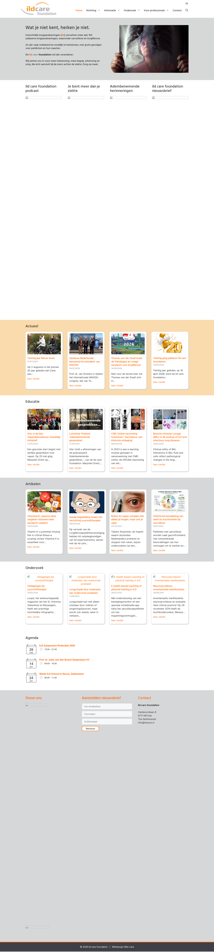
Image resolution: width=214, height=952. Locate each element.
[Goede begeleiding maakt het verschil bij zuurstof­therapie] (86, 511)
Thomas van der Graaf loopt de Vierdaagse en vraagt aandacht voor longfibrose (126, 361)
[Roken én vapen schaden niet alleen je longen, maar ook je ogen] (128, 510)
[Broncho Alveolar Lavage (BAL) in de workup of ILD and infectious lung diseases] (170, 428)
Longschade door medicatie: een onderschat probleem (85, 591)
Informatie (110, 10)
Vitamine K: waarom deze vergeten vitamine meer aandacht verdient (41, 519)
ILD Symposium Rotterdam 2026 (57, 645)
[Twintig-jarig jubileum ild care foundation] (170, 352)
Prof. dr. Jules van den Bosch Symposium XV (64, 659)
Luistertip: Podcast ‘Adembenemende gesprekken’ (79, 437)
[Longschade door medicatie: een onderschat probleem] (86, 583)
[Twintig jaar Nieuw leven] (44, 352)
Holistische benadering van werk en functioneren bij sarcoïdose (168, 519)
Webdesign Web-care (123, 946)
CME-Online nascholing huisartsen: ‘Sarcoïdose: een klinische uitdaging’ (126, 437)
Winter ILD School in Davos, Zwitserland (61, 673)
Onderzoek (130, 10)
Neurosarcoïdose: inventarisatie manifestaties (168, 588)
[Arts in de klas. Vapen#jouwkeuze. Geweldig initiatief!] (44, 428)
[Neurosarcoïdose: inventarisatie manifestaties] (170, 580)
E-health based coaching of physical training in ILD (126, 588)
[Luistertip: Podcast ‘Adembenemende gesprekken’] (86, 428)
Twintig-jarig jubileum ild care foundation (169, 360)
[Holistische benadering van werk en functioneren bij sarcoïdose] (170, 510)
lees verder (33, 378)
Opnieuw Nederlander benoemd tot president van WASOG (84, 361)
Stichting (91, 10)
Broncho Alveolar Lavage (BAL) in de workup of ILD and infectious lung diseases (170, 437)
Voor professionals (154, 10)
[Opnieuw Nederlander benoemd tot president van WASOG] (86, 352)
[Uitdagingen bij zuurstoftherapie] (44, 580)
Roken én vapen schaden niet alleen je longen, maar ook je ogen (127, 519)
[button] (187, 11)
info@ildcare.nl (146, 722)
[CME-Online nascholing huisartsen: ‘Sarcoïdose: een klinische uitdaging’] (128, 428)
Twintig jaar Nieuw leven (41, 358)
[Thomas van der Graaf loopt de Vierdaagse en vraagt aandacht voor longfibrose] (128, 352)
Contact (177, 10)
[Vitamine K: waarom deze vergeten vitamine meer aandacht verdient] (44, 510)
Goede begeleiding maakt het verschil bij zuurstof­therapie (85, 519)
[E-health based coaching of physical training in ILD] (128, 580)
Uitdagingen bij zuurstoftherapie (36, 588)
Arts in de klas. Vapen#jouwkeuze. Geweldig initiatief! (43, 437)
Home (79, 10)
